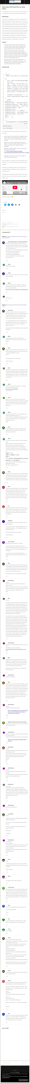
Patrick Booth (10, 747)
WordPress (17, 1072)
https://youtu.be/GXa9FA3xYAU (12, 389)
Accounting (9, 224)
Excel (6, 226)
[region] (15, 96)
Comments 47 (10, 222)
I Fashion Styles (11, 887)
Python (6, 225)
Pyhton (3, 227)
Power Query (16, 226)
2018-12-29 (4, 222)
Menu (3, 2)
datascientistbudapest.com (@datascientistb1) (17, 241)
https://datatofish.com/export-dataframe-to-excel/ (16, 649)
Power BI (14, 224)
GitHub (11, 128)
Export (8, 226)
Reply (7, 260)
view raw (25, 123)
